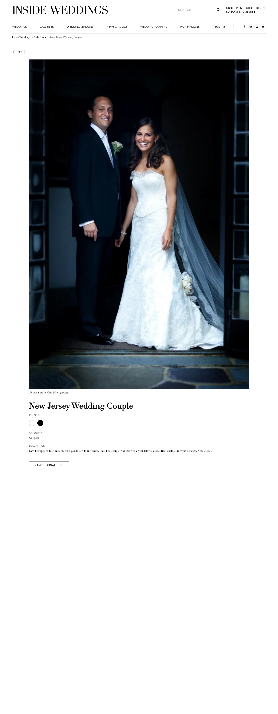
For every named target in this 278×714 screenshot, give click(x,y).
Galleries (47, 27)
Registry (219, 27)
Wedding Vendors (80, 27)
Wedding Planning (153, 27)
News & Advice (116, 27)
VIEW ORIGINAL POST (49, 465)
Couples (34, 438)
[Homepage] (60, 10)
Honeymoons (190, 27)
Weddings (19, 27)
